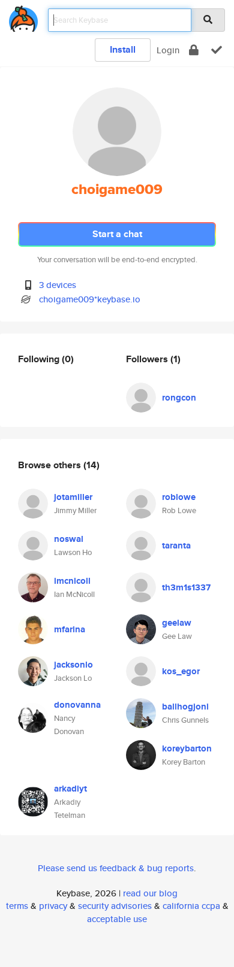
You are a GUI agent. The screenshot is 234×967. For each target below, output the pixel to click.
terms (17, 905)
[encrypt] (194, 50)
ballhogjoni (185, 706)
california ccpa (191, 905)
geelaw (176, 622)
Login (168, 50)
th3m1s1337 (186, 587)
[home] (23, 16)
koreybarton (187, 748)
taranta (176, 545)
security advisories (115, 905)
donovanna (77, 704)
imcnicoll (72, 580)
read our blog (150, 893)
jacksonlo (73, 664)
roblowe (179, 497)
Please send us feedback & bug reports (116, 868)
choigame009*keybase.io (89, 299)
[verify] (216, 50)
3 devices (57, 284)
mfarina (69, 629)
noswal (68, 538)
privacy (53, 905)
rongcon (179, 397)
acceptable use (117, 919)
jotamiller (73, 497)
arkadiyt (70, 788)
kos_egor (181, 671)
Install (123, 49)
